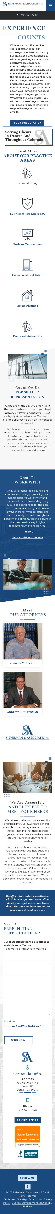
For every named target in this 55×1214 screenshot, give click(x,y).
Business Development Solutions (30, 1202)
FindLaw (27, 1206)
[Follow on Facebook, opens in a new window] (28, 1186)
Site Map (22, 1199)
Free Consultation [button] (27, 123)
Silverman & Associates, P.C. (29, 1192)
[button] (50, 1193)
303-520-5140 (29, 15)
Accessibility (35, 1199)
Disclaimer (9, 1021)
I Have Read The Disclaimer (25, 1026)
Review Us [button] (27, 1178)
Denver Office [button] (27, 1120)
